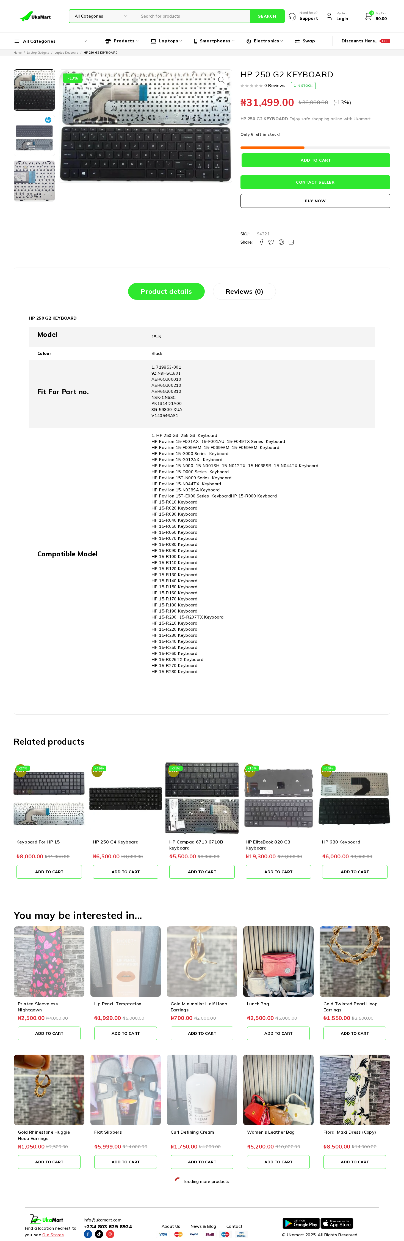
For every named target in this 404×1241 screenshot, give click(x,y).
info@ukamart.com (102, 1220)
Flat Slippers (108, 1132)
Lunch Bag (258, 1003)
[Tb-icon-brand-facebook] (88, 1234)
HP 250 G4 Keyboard (39, 842)
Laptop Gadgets (38, 53)
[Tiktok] (99, 1234)
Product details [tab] (166, 291)
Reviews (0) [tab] (244, 291)
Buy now (315, 200)
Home (18, 53)
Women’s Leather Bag (271, 1132)
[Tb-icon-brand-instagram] (110, 1234)
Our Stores (53, 1234)
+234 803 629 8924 (108, 1226)
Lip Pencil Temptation (117, 1003)
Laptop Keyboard (67, 53)
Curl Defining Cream (192, 1132)
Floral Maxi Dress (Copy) (349, 1132)
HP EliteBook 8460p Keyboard (354, 842)
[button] (221, 80)
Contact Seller (315, 182)
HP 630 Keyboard (265, 842)
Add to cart (316, 160)
